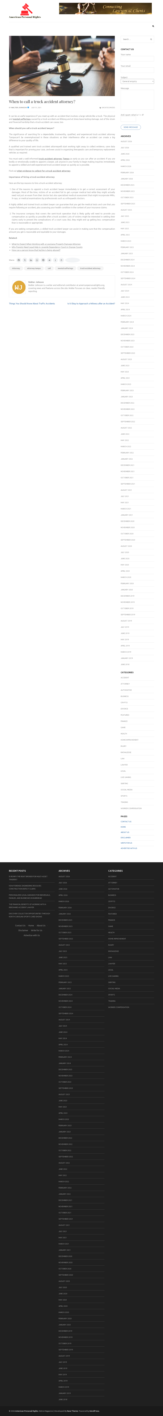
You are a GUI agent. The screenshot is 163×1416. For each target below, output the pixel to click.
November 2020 (128, 527)
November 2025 (128, 191)
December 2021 (127, 465)
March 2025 (126, 241)
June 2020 (125, 559)
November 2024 (128, 266)
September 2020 (128, 540)
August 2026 (126, 141)
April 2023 (125, 378)
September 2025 (128, 204)
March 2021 (126, 509)
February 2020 (127, 583)
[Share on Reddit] (49, 260)
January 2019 (127, 658)
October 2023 (127, 347)
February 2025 (127, 247)
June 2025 (125, 222)
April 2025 (125, 235)
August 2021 (126, 490)
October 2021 (127, 478)
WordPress (94, 1411)
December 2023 (127, 334)
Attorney (16, 268)
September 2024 (128, 278)
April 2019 (125, 646)
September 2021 (128, 484)
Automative (126, 690)
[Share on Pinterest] (43, 260)
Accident (125, 678)
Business (125, 696)
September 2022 (128, 422)
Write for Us (126, 843)
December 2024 (127, 260)
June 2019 (125, 633)
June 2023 (125, 366)
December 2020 (127, 521)
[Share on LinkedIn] (31, 260)
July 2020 (125, 552)
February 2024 (127, 322)
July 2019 (125, 627)
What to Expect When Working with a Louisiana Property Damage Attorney (46, 244)
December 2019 (127, 596)
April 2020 (125, 571)
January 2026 (127, 179)
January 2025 (127, 253)
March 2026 (126, 166)
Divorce (124, 709)
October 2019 (127, 608)
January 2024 (127, 328)
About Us (125, 832)
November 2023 (128, 341)
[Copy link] (72, 260)
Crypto (124, 703)
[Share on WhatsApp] (37, 260)
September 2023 (128, 353)
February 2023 (127, 390)
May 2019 (125, 639)
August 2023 (126, 359)
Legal (123, 771)
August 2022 (126, 428)
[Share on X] (24, 260)
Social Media (126, 790)
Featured (125, 715)
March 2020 (126, 577)
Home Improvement (130, 740)
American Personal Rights (26, 1411)
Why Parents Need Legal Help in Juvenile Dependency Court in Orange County (47, 247)
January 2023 (127, 397)
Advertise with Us (129, 848)
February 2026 (127, 173)
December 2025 (127, 185)
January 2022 (127, 459)
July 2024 (125, 291)
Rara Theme (72, 1411)
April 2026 (125, 160)
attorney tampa (34, 268)
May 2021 (125, 503)
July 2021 (125, 496)
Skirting (124, 783)
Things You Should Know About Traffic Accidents (32, 303)
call (49, 268)
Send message (131, 127)
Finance (124, 721)
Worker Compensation (131, 808)
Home (123, 827)
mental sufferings (65, 268)
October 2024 (127, 272)
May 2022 (125, 440)
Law (122, 759)
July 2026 (125, 148)
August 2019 (126, 621)
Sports (124, 796)
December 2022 (127, 403)
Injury (123, 746)
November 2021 (128, 471)
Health (124, 734)
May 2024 (125, 303)
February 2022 (127, 453)
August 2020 (126, 546)
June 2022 (125, 434)
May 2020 (125, 565)
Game (123, 727)
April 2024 (125, 310)
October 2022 (127, 415)
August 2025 (126, 210)
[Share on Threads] (61, 260)
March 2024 (126, 316)
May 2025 (125, 229)
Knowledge (126, 752)
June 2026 (125, 154)
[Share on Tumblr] (55, 260)
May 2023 (125, 372)
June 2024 (125, 297)
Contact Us (126, 822)
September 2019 (128, 615)
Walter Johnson (19, 107)
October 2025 (127, 197)
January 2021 (127, 515)
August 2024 (126, 285)
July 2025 (125, 216)
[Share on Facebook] (18, 260)
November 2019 (128, 602)
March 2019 (126, 652)
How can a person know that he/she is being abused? (36, 250)
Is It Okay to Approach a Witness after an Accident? (91, 303)
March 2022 (126, 446)
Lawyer (124, 765)
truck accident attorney (90, 268)
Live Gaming (126, 777)
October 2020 (127, 534)
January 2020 (127, 590)
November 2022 (128, 409)
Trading (124, 802)
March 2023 (126, 384)
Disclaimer (126, 838)
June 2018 (125, 664)
